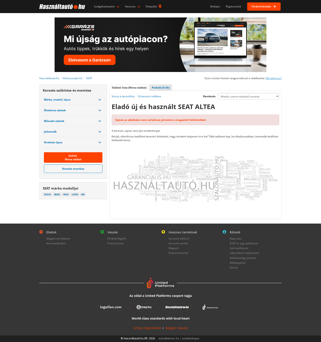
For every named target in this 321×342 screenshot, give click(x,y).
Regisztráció (233, 6)
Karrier (234, 267)
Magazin (174, 248)
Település (151, 6)
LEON (75, 194)
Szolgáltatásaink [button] (104, 6)
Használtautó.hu (49, 78)
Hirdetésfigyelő (116, 238)
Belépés (215, 6)
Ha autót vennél (178, 243)
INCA (66, 194)
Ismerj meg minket (147, 328)
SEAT (89, 78)
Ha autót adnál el (179, 238)
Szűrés (73, 157)
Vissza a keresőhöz (123, 96)
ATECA (47, 194)
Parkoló (161, 87)
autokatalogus (190, 338)
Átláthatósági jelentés (243, 258)
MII (83, 194)
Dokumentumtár (179, 253)
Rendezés (209, 96)
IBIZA (57, 194)
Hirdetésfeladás (261, 6)
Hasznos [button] (130, 6)
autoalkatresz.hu (169, 338)
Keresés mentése (73, 169)
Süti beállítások (239, 248)
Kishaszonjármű (72, 78)
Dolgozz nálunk (176, 328)
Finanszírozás (115, 243)
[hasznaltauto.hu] (61, 6)
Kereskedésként (56, 243)
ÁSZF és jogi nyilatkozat (244, 243)
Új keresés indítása (149, 96)
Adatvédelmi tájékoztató (244, 253)
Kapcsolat (236, 238)
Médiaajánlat (238, 263)
